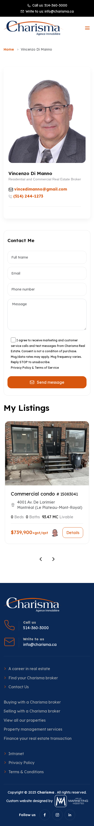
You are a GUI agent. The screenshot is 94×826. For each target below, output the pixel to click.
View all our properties (25, 720)
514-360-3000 (55, 5)
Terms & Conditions (26, 771)
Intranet (16, 753)
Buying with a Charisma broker (32, 702)
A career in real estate (29, 668)
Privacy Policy (21, 762)
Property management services (33, 729)
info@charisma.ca (59, 11)
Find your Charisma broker (33, 677)
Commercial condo (33, 494)
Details (72, 532)
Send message (50, 382)
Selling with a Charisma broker (32, 711)
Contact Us (18, 686)
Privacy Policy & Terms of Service (35, 367)
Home (9, 49)
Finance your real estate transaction (38, 738)
